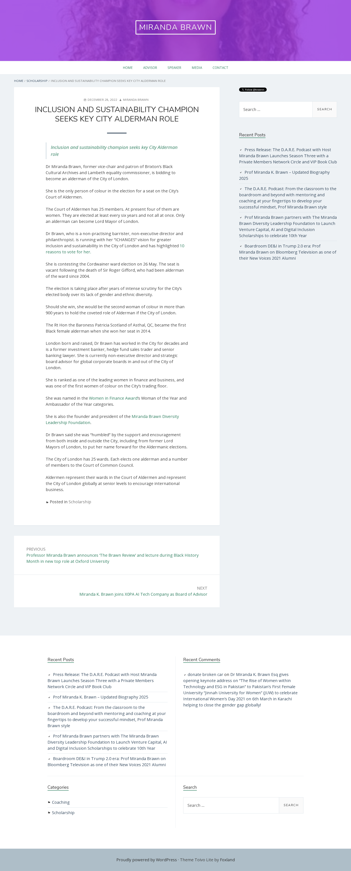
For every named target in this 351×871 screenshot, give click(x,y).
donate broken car (205, 674)
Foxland (227, 859)
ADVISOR (150, 67)
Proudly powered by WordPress (146, 859)
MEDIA (197, 67)
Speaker (174, 67)
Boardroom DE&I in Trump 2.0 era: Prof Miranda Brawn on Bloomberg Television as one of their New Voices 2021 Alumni (287, 252)
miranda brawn (175, 27)
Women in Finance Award (113, 398)
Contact (220, 67)
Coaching (61, 802)
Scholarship (80, 501)
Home (128, 67)
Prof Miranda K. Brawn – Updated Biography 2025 (100, 697)
